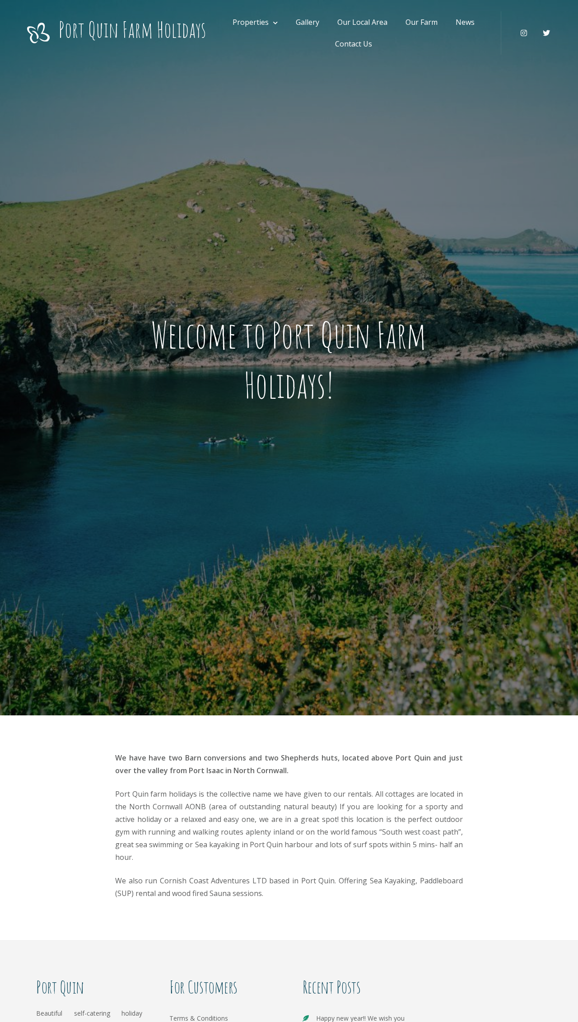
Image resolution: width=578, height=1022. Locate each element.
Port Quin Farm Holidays (132, 29)
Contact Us (353, 44)
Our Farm (422, 22)
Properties (251, 22)
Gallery (307, 22)
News (465, 22)
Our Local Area (362, 22)
